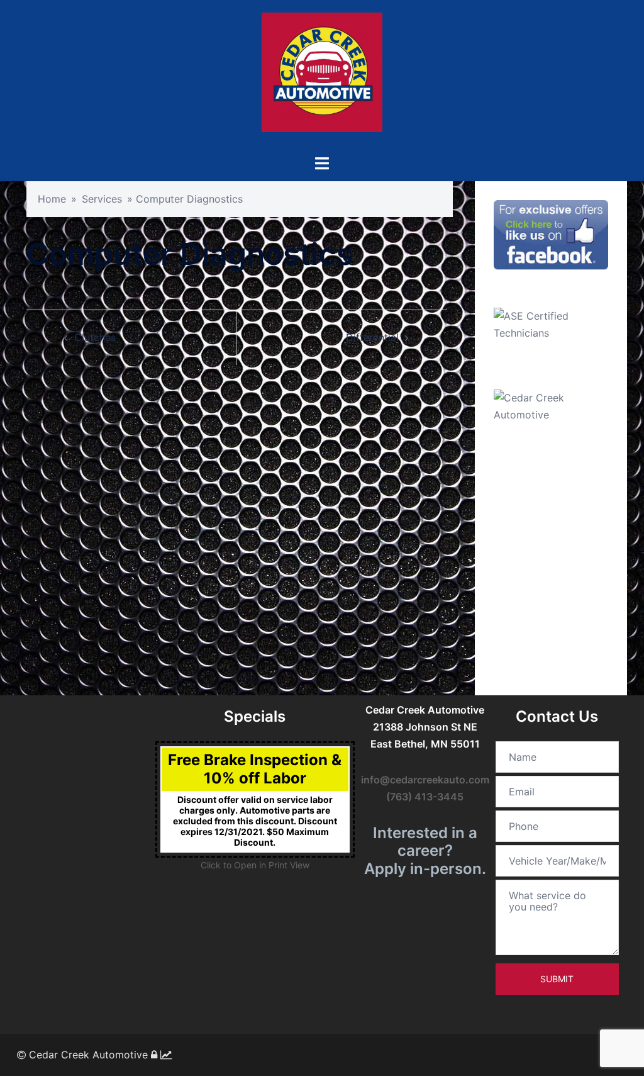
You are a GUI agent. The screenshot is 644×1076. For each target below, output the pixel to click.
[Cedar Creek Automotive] (322, 76)
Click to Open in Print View (255, 865)
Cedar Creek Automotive (87, 1054)
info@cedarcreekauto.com (425, 779)
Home (52, 199)
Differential (372, 337)
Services (102, 199)
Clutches (95, 337)
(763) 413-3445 (425, 796)
